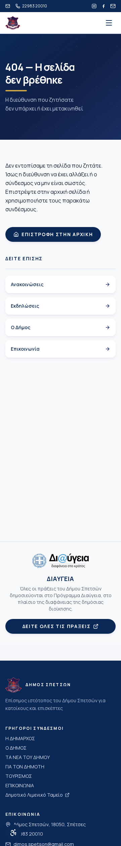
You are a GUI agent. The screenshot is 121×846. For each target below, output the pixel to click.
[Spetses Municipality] (12, 22)
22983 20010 (28, 834)
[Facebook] (103, 6)
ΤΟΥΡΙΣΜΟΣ (18, 776)
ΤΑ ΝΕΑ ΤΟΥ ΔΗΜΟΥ (27, 757)
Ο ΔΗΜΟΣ (16, 748)
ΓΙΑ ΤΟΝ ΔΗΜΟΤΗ (24, 766)
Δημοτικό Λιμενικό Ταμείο (34, 795)
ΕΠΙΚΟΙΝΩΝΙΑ (19, 785)
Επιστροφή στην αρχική (57, 234)
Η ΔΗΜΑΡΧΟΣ (20, 738)
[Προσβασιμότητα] (13, 833)
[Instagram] (94, 6)
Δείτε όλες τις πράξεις (57, 626)
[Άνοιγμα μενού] (109, 23)
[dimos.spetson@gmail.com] (7, 6)
